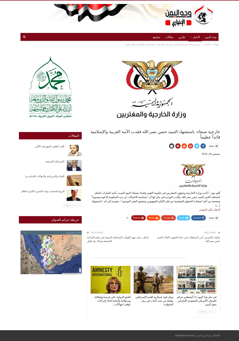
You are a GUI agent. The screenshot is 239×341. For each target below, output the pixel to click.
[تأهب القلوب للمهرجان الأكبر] (74, 150)
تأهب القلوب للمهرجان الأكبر (49, 146)
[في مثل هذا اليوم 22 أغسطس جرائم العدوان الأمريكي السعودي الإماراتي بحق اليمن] (196, 280)
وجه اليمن (210, 37)
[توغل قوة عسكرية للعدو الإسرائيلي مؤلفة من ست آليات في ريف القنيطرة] (154, 280)
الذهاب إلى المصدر (209, 209)
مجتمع (156, 37)
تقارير (181, 37)
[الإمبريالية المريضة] (74, 165)
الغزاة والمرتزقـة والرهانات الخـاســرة (44, 176)
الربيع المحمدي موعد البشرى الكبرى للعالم (42, 191)
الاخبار (196, 37)
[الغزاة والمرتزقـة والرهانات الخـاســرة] (74, 180)
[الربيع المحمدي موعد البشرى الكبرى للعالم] (74, 195)
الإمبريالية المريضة (54, 161)
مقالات (169, 37)
